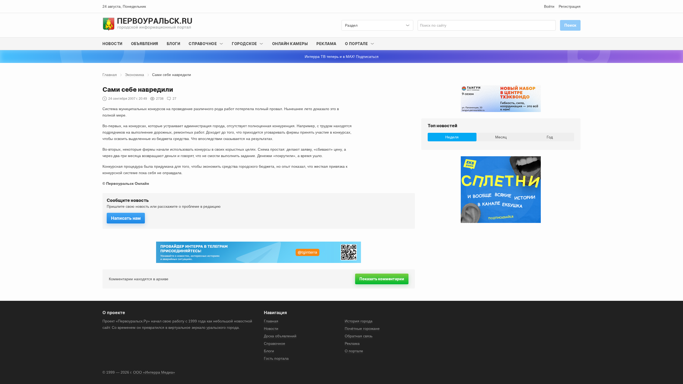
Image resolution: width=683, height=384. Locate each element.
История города (358, 321)
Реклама (326, 43)
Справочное (274, 343)
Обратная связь (358, 336)
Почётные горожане (362, 328)
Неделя (452, 137)
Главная (109, 75)
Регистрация (570, 6)
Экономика (134, 75)
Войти (549, 6)
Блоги (173, 43)
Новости (112, 43)
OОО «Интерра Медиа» (154, 372)
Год (550, 137)
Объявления (144, 43)
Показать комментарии (381, 279)
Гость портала (276, 358)
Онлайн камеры (290, 43)
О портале (354, 351)
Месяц (501, 137)
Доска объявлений (280, 336)
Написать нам (126, 218)
